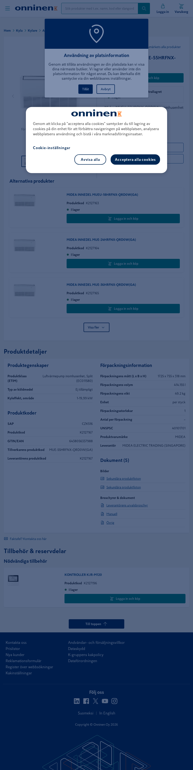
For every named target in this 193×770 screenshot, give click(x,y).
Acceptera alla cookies (135, 159)
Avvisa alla (90, 159)
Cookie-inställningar (51, 148)
